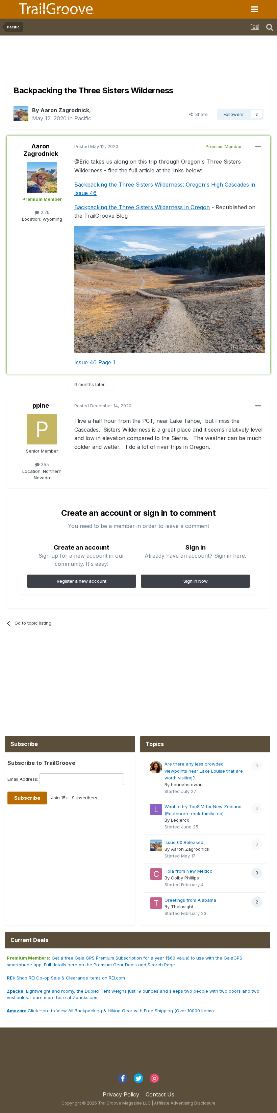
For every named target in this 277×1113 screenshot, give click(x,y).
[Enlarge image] (169, 288)
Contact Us (160, 1094)
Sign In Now (195, 581)
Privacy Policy (121, 1094)
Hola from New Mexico (188, 871)
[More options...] (258, 147)
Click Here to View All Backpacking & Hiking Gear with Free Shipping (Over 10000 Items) (110, 1010)
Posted (96, 146)
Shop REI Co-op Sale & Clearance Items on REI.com (66, 978)
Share (200, 114)
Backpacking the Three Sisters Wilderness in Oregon (142, 207)
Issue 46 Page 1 (94, 362)
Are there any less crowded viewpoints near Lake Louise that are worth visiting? (204, 770)
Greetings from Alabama (190, 900)
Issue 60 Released (184, 842)
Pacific (82, 118)
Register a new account (81, 581)
